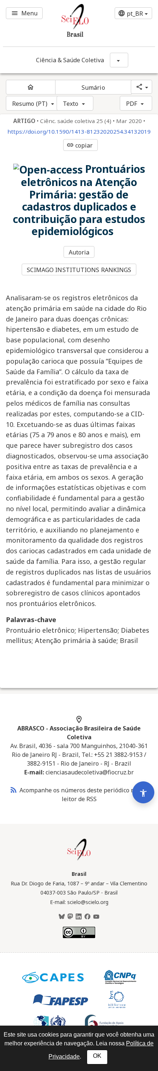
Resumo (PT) (29, 104)
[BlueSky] (62, 917)
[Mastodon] (70, 917)
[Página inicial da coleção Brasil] (79, 859)
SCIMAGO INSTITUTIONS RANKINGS (79, 270)
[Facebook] (87, 917)
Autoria (79, 252)
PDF (131, 104)
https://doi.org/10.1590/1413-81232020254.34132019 (79, 132)
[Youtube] (96, 917)
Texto (71, 104)
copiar (80, 145)
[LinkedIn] (79, 917)
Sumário (93, 87)
